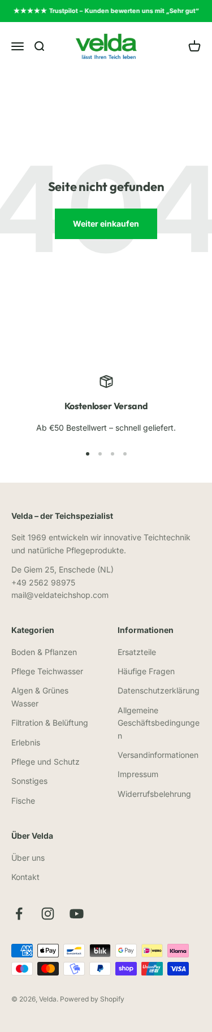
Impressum (138, 774)
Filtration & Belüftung (49, 722)
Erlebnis (25, 742)
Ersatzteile (137, 652)
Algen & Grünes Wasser (39, 697)
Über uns (28, 857)
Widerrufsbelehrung (154, 794)
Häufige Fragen (146, 671)
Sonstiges (29, 781)
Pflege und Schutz (45, 761)
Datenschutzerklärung (159, 690)
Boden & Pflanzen (44, 652)
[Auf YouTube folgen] (76, 913)
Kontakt (25, 877)
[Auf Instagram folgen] (47, 913)
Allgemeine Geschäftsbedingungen (159, 722)
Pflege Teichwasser (47, 671)
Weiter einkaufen (106, 223)
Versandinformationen (158, 755)
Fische (23, 800)
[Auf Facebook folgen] (19, 913)
